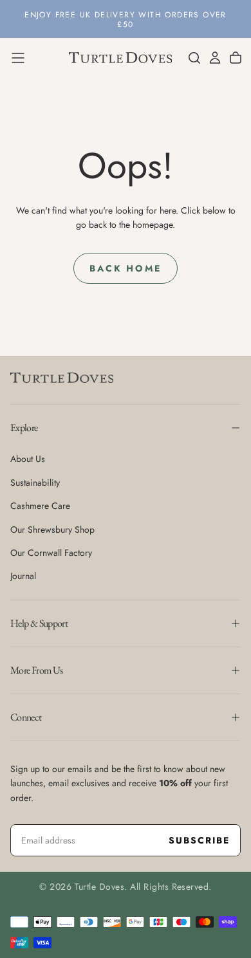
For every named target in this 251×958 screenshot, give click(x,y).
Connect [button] (26, 717)
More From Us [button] (36, 670)
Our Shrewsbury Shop (52, 529)
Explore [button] (24, 427)
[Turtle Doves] (61, 378)
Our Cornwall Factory (51, 552)
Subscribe (199, 840)
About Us (27, 458)
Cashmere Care (40, 505)
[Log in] (215, 58)
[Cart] (235, 58)
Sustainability (35, 482)
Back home (125, 268)
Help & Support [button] (39, 623)
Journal (23, 575)
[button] (18, 58)
